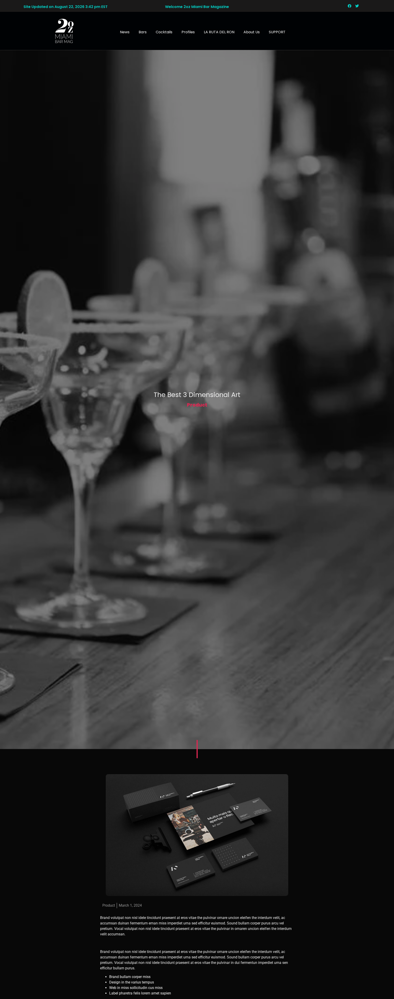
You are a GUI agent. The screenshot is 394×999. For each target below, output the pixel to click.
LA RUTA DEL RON (219, 32)
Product (197, 405)
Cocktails (164, 32)
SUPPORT (277, 32)
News (125, 32)
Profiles (188, 32)
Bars (143, 32)
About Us (252, 32)
